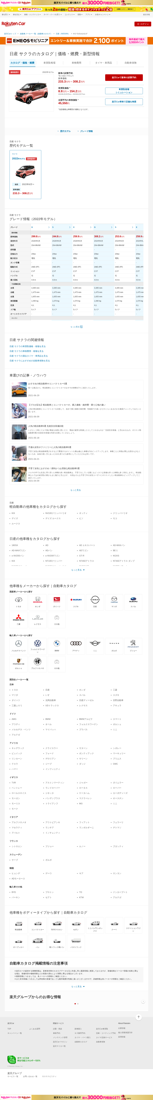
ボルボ (48, 860)
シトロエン (17, 846)
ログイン (144, 24)
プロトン (49, 892)
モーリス (16, 803)
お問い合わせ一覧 (30, 1076)
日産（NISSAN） (63, 34)
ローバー (117, 788)
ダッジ (82, 764)
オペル (48, 724)
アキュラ (117, 705)
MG (81, 803)
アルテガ (16, 735)
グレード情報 (86, 131)
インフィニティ (52, 769)
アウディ (16, 724)
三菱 (115, 690)
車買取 (49, 62)
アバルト (16, 833)
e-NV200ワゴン (52, 555)
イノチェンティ (52, 833)
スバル (82, 695)
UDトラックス (52, 705)
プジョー (49, 846)
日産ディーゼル (86, 700)
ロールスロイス (19, 793)
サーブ (15, 860)
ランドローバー (52, 788)
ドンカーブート (120, 892)
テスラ (15, 764)
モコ (115, 518)
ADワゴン (83, 550)
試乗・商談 (57, 1029)
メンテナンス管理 (60, 1037)
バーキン (16, 897)
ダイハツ (16, 700)
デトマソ (117, 827)
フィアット (84, 822)
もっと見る (75, 327)
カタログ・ (22, 62)
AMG (14, 719)
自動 (131, 62)
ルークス (16, 523)
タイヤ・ (103, 62)
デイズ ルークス (53, 518)
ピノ (81, 518)
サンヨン (117, 873)
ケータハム (84, 793)
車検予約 (56, 1033)
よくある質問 (34, 1029)
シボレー (117, 748)
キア (81, 873)
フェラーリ (118, 822)
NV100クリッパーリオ (55, 513)
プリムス (117, 758)
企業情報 (121, 1028)
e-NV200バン (18, 555)
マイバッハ (50, 729)
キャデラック (18, 748)
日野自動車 (118, 700)
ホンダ (82, 690)
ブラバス (83, 729)
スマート (117, 719)
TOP (9, 1029)
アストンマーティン (54, 782)
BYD (14, 892)
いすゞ (48, 695)
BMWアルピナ (86, 719)
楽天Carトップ (10, 34)
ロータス (83, 788)
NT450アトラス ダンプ (124, 561)
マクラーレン (85, 798)
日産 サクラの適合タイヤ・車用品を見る (29, 356)
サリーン (83, 758)
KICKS (116, 555)
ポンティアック (86, 753)
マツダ (15, 695)
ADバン (48, 550)
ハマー (15, 769)
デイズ (15, 518)
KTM (81, 897)
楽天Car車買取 (102, 1029)
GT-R (81, 555)
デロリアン (50, 758)
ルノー (82, 846)
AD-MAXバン (119, 545)
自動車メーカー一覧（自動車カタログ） (36, 34)
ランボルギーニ (86, 827)
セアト (48, 897)
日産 (47, 690)
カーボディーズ (120, 793)
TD (80, 892)
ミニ (115, 729)
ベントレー (17, 788)
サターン (83, 748)
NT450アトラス (86, 561)
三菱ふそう (17, 705)
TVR (14, 782)
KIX (13, 513)
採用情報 (121, 1037)
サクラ (14, 154)
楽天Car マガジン (60, 1042)
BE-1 (115, 550)
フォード (49, 753)
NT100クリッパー (53, 561)
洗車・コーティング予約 (106, 1033)
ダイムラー (118, 782)
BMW (48, 719)
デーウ (48, 873)
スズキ (116, 695)
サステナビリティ (49, 1076)
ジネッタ (49, 793)
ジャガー (83, 782)
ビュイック (17, 753)
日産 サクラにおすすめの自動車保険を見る (30, 360)
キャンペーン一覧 (14, 1033)
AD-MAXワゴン (19, 550)
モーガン (16, 798)
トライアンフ (51, 803)
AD (46, 545)
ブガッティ (118, 846)
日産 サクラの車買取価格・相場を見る (28, 346)
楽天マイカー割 (59, 1046)
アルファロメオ (19, 822)
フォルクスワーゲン (88, 724)
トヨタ (15, 690)
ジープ (48, 764)
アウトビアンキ (52, 822)
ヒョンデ (16, 873)
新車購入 (78, 1029)
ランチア (49, 827)
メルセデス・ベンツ (21, 729)
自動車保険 (100, 1042)
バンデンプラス (52, 798)
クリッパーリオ (120, 513)
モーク (15, 809)
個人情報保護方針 (125, 1033)
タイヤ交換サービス (104, 1037)
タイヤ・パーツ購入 (83, 1037)
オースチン (118, 798)
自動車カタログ (81, 1042)
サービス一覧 (12, 1076)
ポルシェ (117, 724)
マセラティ (17, 827)
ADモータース (18, 878)
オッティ (83, 513)
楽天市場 (146, 14)
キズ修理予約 (80, 1033)
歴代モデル (65, 131)
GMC (115, 764)
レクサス (83, 705)
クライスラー (51, 748)
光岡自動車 (50, 700)
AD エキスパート (87, 545)
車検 (76, 62)
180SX (15, 545)
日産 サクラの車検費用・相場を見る (27, 351)
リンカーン (17, 758)
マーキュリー (119, 753)
